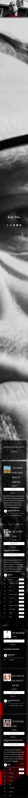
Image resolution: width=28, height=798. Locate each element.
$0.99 (21, 579)
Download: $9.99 (14, 543)
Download (14, 489)
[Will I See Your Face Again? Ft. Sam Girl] (7, 677)
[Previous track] (21, 574)
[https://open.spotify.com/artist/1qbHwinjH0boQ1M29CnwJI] (20, 225)
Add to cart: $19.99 (14, 554)
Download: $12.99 (14, 733)
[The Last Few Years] (7, 533)
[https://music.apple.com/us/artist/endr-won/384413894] (17, 225)
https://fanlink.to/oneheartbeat (11, 649)
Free (21, 769)
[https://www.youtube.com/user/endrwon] (14, 225)
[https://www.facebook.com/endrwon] (7, 225)
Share (14, 493)
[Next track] (23, 574)
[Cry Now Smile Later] (7, 723)
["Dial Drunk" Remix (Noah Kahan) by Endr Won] (7, 469)
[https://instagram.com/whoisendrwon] (11, 225)
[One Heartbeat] (7, 634)
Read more (17, 507)
